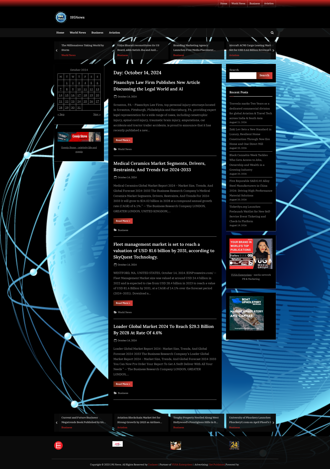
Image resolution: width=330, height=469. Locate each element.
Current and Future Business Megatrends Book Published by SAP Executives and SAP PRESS (83, 420)
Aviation (269, 3)
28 (60, 107)
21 (60, 101)
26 (91, 101)
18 (85, 95)
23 (73, 101)
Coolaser (153, 464)
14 (60, 95)
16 (73, 95)
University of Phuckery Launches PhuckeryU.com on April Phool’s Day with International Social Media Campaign (251, 420)
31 (79, 107)
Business (255, 3)
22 (67, 101)
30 (73, 107)
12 (91, 89)
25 (85, 101)
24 (79, 101)
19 (91, 95)
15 (67, 95)
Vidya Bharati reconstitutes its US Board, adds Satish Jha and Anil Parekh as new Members (138, 48)
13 (97, 89)
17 (79, 95)
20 (97, 95)
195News (77, 17)
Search (234, 69)
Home (223, 3)
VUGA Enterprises (241, 274)
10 (79, 89)
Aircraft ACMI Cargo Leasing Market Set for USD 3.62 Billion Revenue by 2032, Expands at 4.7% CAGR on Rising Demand (251, 48)
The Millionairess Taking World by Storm (82, 48)
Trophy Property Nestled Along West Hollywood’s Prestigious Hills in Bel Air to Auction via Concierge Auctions (196, 420)
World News (238, 3)
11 (85, 89)
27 (97, 101)
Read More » (124, 140)
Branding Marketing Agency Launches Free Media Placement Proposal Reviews (193, 48)
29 (67, 107)
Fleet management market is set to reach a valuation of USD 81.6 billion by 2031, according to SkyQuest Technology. (163, 250)
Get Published (217, 464)
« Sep (61, 114)
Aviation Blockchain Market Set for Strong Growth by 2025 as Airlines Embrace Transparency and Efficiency (139, 420)
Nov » (97, 114)
